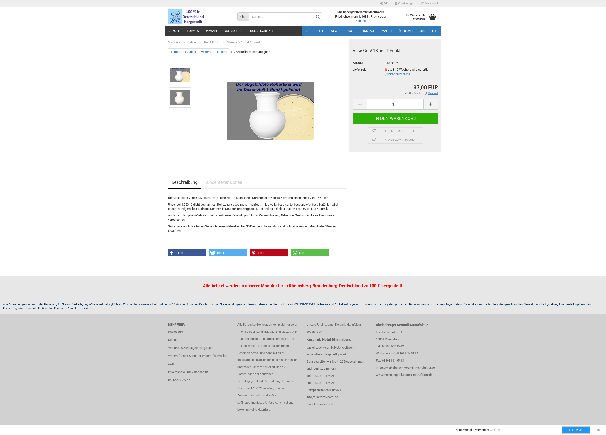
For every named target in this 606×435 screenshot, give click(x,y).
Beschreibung (184, 182)
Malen (387, 31)
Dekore (174, 31)
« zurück (190, 52)
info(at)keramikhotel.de (322, 397)
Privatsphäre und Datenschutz (188, 372)
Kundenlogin (405, 3)
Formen (193, 31)
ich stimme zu (576, 430)
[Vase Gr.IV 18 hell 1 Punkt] (270, 108)
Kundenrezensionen (223, 182)
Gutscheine (234, 31)
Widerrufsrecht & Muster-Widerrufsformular (197, 356)
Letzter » (221, 52)
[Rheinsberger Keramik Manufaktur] (199, 16)
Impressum (175, 331)
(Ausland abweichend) (398, 74)
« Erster (175, 52)
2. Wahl (212, 31)
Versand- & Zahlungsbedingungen (190, 348)
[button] (187, 252)
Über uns (406, 31)
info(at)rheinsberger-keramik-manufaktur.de (405, 367)
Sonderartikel (262, 31)
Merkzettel (431, 3)
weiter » (206, 52)
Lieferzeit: (360, 69)
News (335, 31)
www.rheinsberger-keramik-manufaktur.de (404, 375)
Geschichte (429, 31)
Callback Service (179, 380)
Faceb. (351, 31)
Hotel (319, 31)
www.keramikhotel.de (321, 404)
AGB (171, 364)
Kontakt (361, 20)
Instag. (368, 31)
